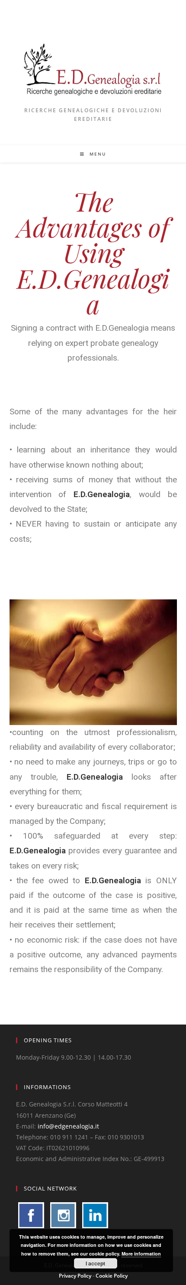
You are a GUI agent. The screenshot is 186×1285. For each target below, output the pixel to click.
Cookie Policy (112, 1275)
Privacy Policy (75, 1275)
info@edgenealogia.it (68, 1126)
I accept (95, 1263)
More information (141, 1253)
